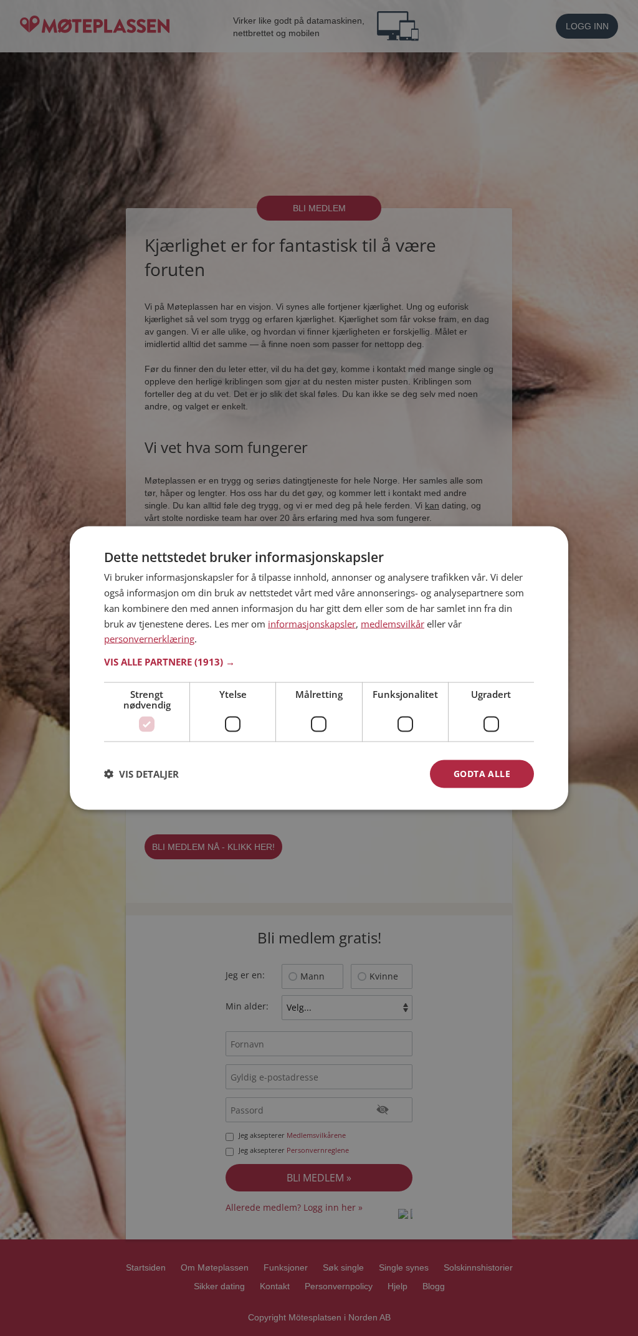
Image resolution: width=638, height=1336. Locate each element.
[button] (319, 661)
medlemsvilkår (392, 623)
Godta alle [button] (482, 774)
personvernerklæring (149, 638)
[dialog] (319, 668)
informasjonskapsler (312, 623)
